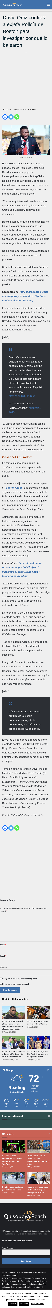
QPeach (8, 110)
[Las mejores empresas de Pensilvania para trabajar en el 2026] (38, 1178)
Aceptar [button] (13, 1304)
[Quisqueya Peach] (12, 5)
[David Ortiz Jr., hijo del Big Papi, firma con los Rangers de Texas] (38, 1042)
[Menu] (48, 6)
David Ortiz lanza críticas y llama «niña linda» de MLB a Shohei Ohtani (13, 1054)
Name (3, 945)
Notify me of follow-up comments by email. (20, 979)
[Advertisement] (26, 79)
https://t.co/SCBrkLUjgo (22, 396)
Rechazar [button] (24, 1304)
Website (3, 967)
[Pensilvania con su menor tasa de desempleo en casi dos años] (38, 1146)
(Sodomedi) (13, 1275)
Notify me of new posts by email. (15, 984)
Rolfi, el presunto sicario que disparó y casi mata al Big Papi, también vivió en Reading (25, 296)
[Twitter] (11, 117)
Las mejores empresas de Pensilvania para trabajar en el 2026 (37, 1190)
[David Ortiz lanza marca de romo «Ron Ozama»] (38, 1012)
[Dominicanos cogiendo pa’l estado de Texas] (13, 1178)
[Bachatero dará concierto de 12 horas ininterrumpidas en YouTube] (13, 1146)
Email (3, 956)
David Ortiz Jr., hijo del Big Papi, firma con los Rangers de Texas (37, 1054)
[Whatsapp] (16, 117)
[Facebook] (5, 117)
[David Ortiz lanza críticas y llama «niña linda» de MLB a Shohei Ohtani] (13, 1042)
